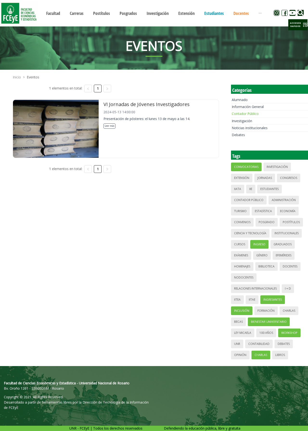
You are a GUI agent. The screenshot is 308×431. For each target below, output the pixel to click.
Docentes (290, 266)
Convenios (242, 222)
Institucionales (287, 233)
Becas (238, 322)
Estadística (263, 211)
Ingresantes (272, 300)
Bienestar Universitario (269, 322)
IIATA (237, 189)
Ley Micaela (242, 333)
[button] (298, 24)
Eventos (33, 77)
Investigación (242, 121)
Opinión (240, 355)
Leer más (109, 125)
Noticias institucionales (250, 128)
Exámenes (241, 255)
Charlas (289, 311)
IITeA (237, 300)
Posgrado (267, 222)
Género (262, 255)
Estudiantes (269, 189)
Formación (266, 311)
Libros (280, 355)
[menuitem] (53, 13)
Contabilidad (259, 344)
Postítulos (291, 222)
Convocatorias (246, 167)
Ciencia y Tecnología (250, 233)
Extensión (241, 178)
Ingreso (259, 244)
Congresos (288, 178)
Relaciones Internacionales (255, 288)
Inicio (17, 77)
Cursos (239, 244)
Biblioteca (266, 266)
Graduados (283, 244)
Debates (238, 135)
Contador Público (245, 113)
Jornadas (264, 178)
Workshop (289, 333)
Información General (248, 106)
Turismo (240, 211)
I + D (288, 288)
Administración (284, 200)
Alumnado (240, 99)
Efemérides (283, 255)
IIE (250, 189)
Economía (287, 211)
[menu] (154, 13)
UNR (237, 344)
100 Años (266, 333)
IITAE (252, 300)
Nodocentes (243, 277)
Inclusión (241, 311)
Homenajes (242, 266)
